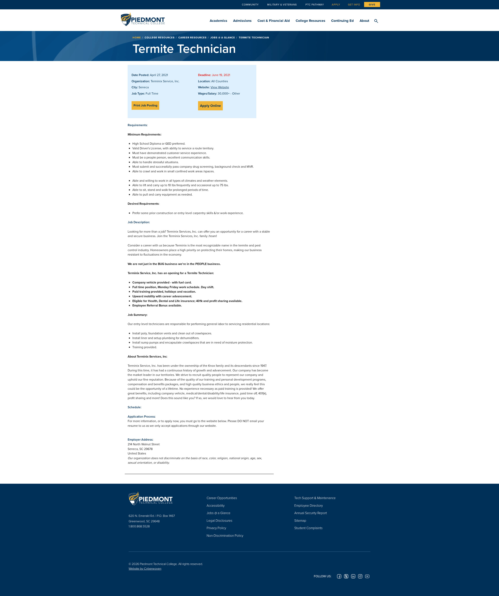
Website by (145, 568)
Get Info (354, 4)
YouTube (367, 576)
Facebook (339, 576)
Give (372, 4)
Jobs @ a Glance (222, 37)
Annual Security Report (310, 513)
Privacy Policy (216, 528)
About (364, 20)
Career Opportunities (222, 498)
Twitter (346, 576)
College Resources (310, 20)
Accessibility (216, 505)
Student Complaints (308, 528)
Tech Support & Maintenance (315, 498)
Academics (218, 20)
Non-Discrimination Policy (225, 535)
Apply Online (210, 105)
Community (250, 4)
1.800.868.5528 (139, 526)
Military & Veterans (282, 4)
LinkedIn (353, 576)
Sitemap (300, 520)
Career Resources (192, 37)
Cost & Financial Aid (273, 20)
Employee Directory (308, 505)
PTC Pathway (314, 4)
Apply (336, 4)
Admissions (242, 20)
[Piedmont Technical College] (162, 498)
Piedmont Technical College (143, 18)
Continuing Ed (342, 20)
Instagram (360, 576)
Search (376, 21)
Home (137, 37)
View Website (220, 87)
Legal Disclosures (219, 520)
